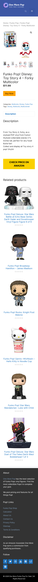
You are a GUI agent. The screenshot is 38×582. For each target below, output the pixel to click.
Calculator (7, 512)
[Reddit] (30, 561)
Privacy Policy (9, 522)
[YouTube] (20, 561)
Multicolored (25, 106)
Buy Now (9, 93)
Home (5, 23)
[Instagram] (15, 561)
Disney (21, 104)
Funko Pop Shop (10, 508)
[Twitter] (10, 561)
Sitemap (6, 526)
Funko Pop (14, 23)
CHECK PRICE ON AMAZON (19, 164)
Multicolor (15, 104)
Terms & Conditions (11, 530)
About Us (7, 515)
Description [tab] (10, 114)
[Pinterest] (25, 561)
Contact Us (8, 519)
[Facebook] (5, 561)
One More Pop (9, 479)
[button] (31, 32)
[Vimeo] (5, 567)
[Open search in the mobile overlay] (26, 11)
